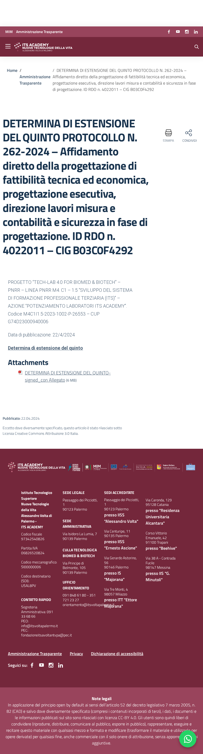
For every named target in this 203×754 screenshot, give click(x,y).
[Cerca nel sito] (196, 46)
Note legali (102, 698)
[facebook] (169, 32)
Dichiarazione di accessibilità (117, 653)
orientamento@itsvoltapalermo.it (88, 604)
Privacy (76, 653)
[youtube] (178, 32)
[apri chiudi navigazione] (8, 47)
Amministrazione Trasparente (35, 653)
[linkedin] (196, 32)
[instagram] (187, 32)
